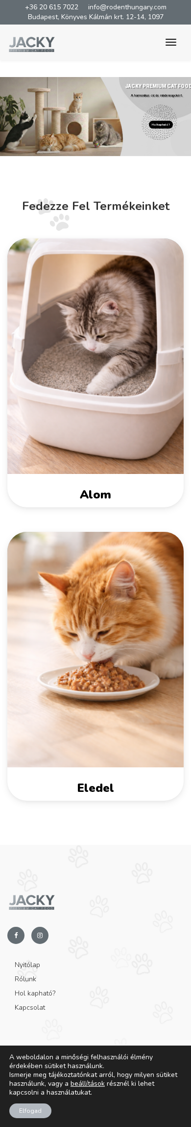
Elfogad (30, 1111)
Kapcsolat (30, 1007)
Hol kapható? (161, 124)
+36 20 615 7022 (51, 7)
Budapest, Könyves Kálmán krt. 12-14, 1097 (96, 17)
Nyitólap (27, 965)
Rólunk (25, 979)
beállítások (88, 1083)
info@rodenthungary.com (127, 7)
